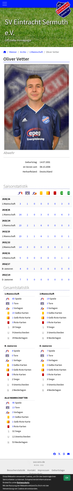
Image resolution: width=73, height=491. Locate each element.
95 (13, 402)
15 (13, 312)
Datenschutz (23, 482)
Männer (13, 51)
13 (13, 407)
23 (20, 225)
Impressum (43, 470)
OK (66, 477)
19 (48, 298)
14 (20, 247)
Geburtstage (58, 470)
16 (20, 214)
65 (13, 298)
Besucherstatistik (16, 470)
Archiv (23, 51)
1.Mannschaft (36, 51)
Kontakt (31, 470)
